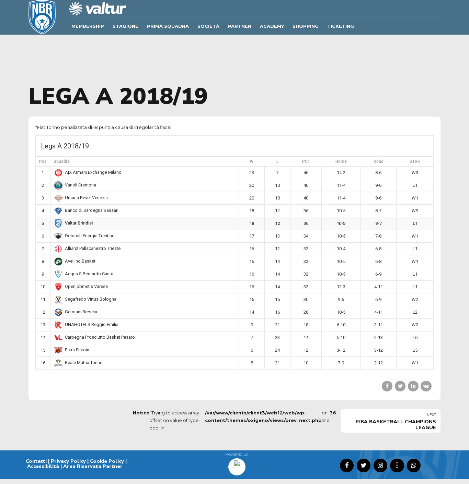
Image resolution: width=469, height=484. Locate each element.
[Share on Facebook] (387, 386)
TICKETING (340, 26)
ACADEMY (272, 26)
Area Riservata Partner (93, 466)
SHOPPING (306, 26)
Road (379, 161)
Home (341, 161)
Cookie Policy (107, 461)
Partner (239, 26)
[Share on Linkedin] (413, 386)
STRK (415, 161)
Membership (87, 26)
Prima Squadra (168, 26)
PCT (306, 161)
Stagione (125, 26)
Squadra (62, 161)
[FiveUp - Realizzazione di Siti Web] (237, 464)
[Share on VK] (426, 386)
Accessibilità (43, 466)
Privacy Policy (68, 461)
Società (208, 26)
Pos (43, 161)
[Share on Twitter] (400, 386)
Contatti (36, 461)
